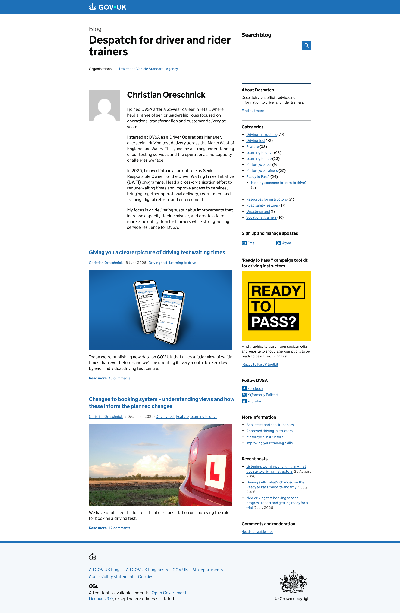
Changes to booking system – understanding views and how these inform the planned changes (161, 402)
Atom (286, 243)
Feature (182, 416)
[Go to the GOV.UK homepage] (107, 7)
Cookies (145, 576)
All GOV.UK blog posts (147, 569)
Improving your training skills (269, 443)
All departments (207, 569)
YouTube (254, 401)
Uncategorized (258, 211)
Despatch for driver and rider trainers (160, 45)
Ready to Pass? (258, 176)
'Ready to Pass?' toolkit (260, 364)
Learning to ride (259, 158)
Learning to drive (182, 262)
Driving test (158, 262)
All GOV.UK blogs (105, 569)
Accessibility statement (111, 576)
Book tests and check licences (270, 425)
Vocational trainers (261, 217)
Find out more (253, 110)
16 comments (119, 378)
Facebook (255, 388)
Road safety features (262, 205)
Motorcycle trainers (262, 170)
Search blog (256, 34)
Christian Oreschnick (106, 262)
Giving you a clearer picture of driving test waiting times (157, 252)
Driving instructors (261, 134)
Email (251, 243)
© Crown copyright (293, 598)
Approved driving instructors (269, 431)
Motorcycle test (259, 164)
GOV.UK (180, 569)
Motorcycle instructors (264, 437)
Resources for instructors (266, 199)
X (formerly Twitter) (262, 395)
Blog (95, 29)
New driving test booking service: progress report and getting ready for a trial (277, 503)
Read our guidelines (257, 531)
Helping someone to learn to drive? (278, 182)
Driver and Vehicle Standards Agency (148, 69)
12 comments (119, 528)
